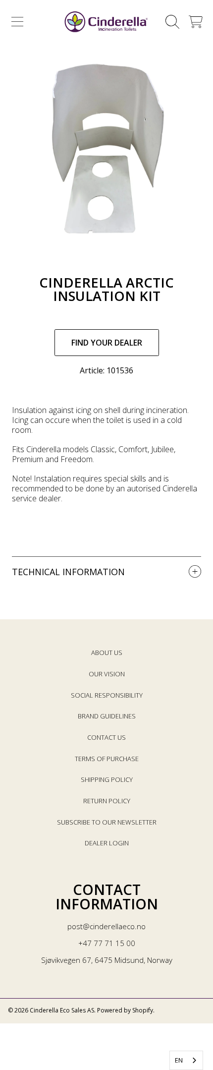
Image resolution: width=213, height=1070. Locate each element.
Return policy (106, 800)
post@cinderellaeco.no (106, 926)
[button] (17, 22)
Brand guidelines (107, 716)
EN (179, 1060)
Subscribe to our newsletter (107, 822)
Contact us (106, 737)
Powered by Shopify (125, 1010)
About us (106, 652)
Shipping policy (107, 779)
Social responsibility (107, 695)
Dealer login (107, 842)
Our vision (107, 673)
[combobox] (186, 1060)
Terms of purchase (107, 758)
